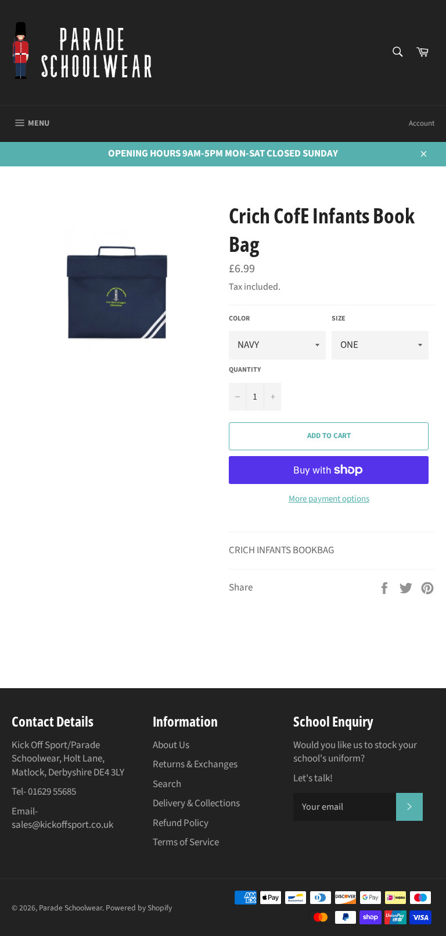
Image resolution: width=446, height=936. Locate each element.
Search (167, 784)
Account (421, 123)
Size (339, 318)
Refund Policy (180, 823)
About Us (171, 745)
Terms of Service (186, 842)
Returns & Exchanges (195, 764)
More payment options (329, 499)
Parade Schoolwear (70, 907)
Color (239, 318)
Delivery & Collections (196, 803)
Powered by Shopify (139, 907)
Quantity (245, 370)
